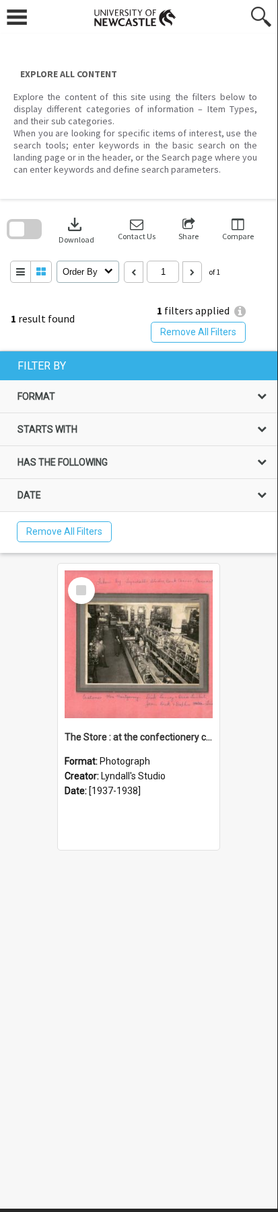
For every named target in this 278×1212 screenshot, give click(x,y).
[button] (136, 229)
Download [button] (76, 229)
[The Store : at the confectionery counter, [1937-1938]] (139, 644)
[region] (138, 452)
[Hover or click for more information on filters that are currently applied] (240, 311)
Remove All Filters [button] (198, 332)
